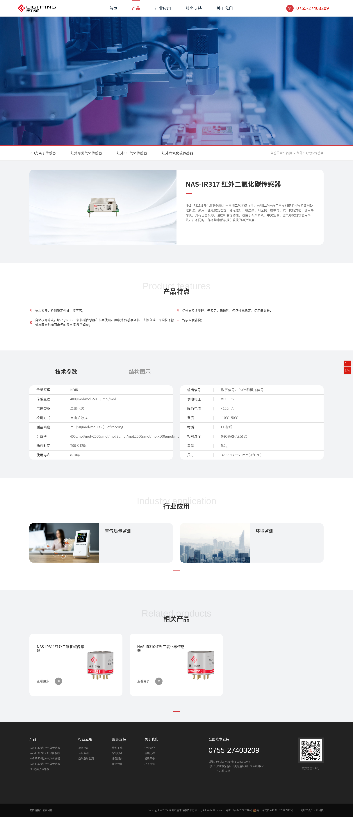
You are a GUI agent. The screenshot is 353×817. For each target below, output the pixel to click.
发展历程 (150, 753)
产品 (136, 8)
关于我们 (225, 8)
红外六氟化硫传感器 (177, 153)
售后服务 (117, 758)
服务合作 (117, 764)
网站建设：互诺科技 (312, 810)
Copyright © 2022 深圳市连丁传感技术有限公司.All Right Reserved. (186, 810)
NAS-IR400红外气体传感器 (44, 758)
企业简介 (150, 748)
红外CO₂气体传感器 (132, 153)
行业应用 (163, 8)
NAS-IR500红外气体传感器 (44, 764)
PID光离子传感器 (42, 153)
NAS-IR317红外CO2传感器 (44, 753)
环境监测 (83, 753)
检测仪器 (83, 748)
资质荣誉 (150, 758)
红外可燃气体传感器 (86, 153)
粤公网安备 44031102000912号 (275, 810)
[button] (176, 570)
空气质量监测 (86, 758)
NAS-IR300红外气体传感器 (44, 748)
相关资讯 (150, 764)
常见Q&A (117, 753)
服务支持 (194, 8)
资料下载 (117, 748)
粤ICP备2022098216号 (239, 810)
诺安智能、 (48, 810)
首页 (113, 8)
